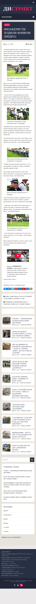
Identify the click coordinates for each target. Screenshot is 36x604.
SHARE (30, 44)
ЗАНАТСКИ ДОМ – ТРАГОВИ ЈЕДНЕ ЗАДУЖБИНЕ (19, 406)
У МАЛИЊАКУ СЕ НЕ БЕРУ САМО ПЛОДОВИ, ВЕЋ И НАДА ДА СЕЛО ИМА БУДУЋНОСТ (22, 420)
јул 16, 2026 (16, 354)
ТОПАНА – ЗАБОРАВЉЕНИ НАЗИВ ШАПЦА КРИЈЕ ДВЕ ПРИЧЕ (22, 320)
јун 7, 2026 (16, 451)
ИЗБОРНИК (7, 17)
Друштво (7, 24)
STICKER (23, 581)
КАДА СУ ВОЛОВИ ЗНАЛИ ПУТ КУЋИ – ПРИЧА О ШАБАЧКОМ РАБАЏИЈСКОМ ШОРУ (22, 392)
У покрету (6, 527)
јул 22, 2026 (16, 337)
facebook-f (14, 585)
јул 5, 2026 (16, 382)
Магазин (5, 523)
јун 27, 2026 (16, 410)
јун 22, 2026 (16, 425)
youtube (18, 585)
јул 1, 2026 (16, 397)
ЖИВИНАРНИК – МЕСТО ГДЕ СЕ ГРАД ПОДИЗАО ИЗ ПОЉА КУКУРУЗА (22, 435)
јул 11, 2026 (16, 369)
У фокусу (5, 531)
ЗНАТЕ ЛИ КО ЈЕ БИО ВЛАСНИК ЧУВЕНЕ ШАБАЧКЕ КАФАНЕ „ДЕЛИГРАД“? (20, 365)
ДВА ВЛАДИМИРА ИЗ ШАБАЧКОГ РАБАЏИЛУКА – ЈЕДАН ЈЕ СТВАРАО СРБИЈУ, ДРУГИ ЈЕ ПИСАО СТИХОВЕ (22, 348)
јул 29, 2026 (16, 324)
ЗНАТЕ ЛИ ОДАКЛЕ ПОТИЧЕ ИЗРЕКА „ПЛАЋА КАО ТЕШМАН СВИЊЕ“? (22, 333)
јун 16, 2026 (16, 438)
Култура (5, 519)
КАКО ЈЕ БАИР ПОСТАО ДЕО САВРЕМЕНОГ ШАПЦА (21, 447)
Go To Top (21, 585)
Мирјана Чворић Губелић (28, 382)
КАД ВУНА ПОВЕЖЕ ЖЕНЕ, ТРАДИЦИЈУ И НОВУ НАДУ (20, 379)
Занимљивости (7, 515)
